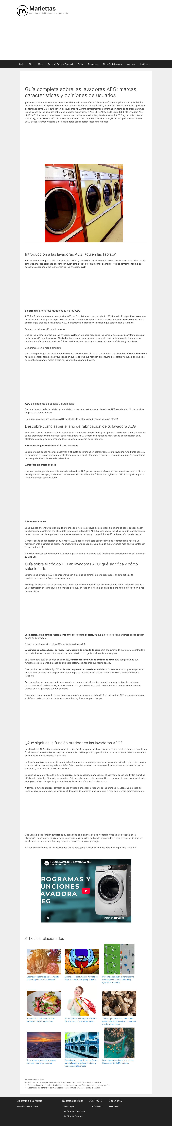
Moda (40, 64)
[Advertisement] (86, 40)
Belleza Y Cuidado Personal (60, 64)
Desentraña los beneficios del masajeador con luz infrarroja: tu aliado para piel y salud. (64, 1088)
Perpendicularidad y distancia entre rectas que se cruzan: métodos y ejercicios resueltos (118, 980)
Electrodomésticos (36, 1079)
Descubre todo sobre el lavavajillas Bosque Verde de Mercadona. (117, 1061)
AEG (29, 1082)
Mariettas (42, 8)
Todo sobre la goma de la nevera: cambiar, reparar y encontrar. (41, 1061)
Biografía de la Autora (112, 64)
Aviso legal (69, 1106)
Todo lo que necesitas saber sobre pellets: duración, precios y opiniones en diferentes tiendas (119, 1021)
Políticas (144, 64)
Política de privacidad (74, 1111)
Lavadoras (70, 1082)
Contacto (131, 64)
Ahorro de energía (40, 1082)
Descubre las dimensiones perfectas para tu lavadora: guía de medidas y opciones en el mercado (81, 1063)
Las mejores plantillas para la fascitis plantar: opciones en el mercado (43, 978)
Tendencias (93, 64)
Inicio (21, 64)
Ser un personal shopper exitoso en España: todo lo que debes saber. (81, 1020)
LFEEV (78, 1082)
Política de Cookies (73, 1116)
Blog (31, 64)
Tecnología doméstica (91, 1082)
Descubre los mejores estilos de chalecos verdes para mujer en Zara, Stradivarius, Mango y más (68, 1085)
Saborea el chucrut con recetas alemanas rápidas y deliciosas (41, 1020)
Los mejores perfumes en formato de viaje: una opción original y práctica (81, 978)
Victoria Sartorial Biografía (27, 1106)
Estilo (80, 64)
